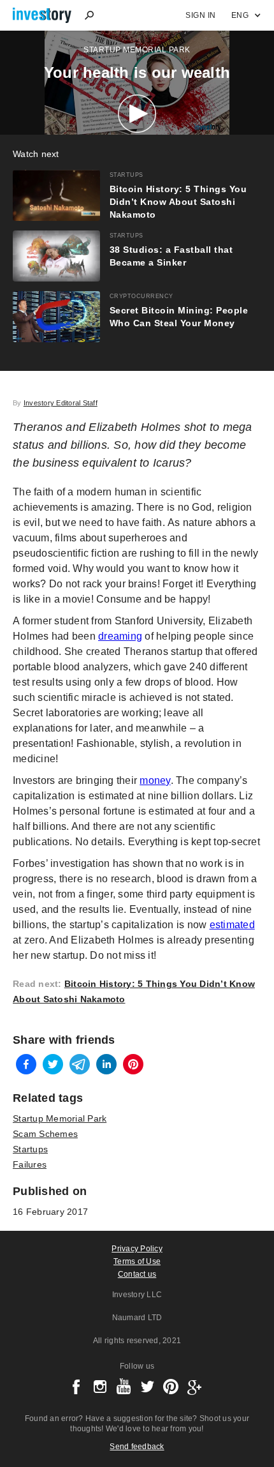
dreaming (120, 636)
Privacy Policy (137, 1248)
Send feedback (137, 1446)
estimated (232, 924)
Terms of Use (137, 1261)
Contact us (137, 1274)
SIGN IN (200, 15)
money (155, 780)
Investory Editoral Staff (60, 403)
